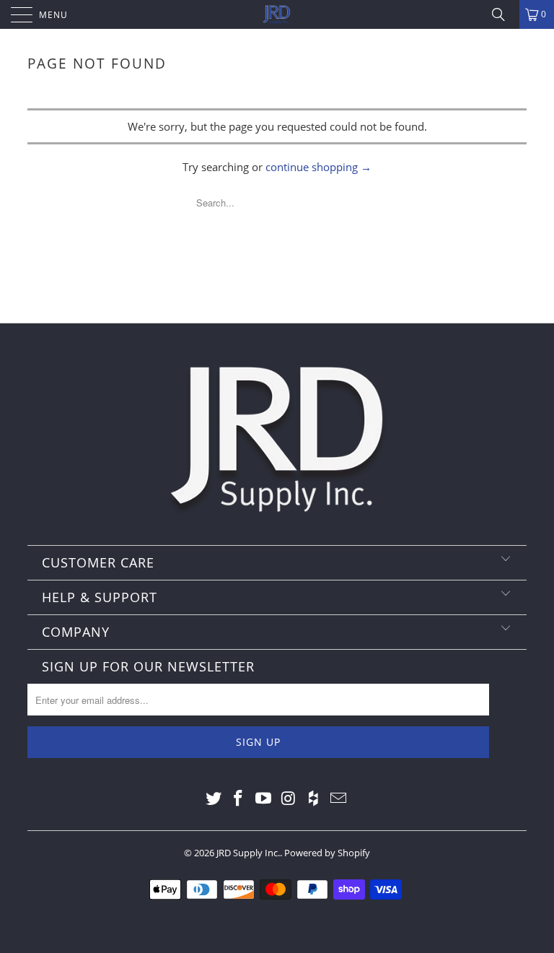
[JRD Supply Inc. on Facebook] (239, 798)
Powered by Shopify (327, 852)
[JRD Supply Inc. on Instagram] (289, 798)
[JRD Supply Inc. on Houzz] (314, 798)
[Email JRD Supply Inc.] (339, 798)
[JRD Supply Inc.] (277, 14)
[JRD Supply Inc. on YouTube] (264, 798)
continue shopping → (318, 167)
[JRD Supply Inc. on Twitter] (213, 798)
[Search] (503, 14)
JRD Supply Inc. (248, 852)
